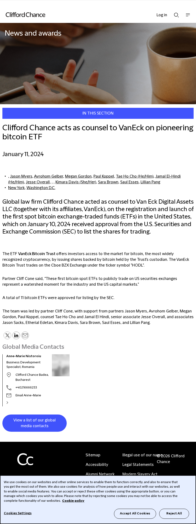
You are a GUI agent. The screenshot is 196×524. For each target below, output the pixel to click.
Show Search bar (176, 13)
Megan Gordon (78, 176)
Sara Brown (108, 182)
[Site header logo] (91, 14)
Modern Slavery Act (140, 474)
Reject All (174, 513)
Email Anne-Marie (28, 395)
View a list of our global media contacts (34, 423)
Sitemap (93, 455)
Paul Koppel (103, 176)
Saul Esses (129, 182)
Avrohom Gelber (48, 176)
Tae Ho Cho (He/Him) (134, 176)
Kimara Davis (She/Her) (75, 182)
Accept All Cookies (135, 513)
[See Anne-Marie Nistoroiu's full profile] (12, 402)
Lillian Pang (150, 182)
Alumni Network (100, 474)
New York (16, 188)
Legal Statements (138, 465)
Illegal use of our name (142, 455)
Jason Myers (21, 176)
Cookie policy (73, 501)
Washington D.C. (41, 188)
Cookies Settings (18, 513)
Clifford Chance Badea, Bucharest (32, 377)
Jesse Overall (38, 182)
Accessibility (97, 465)
